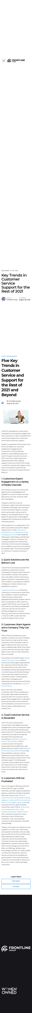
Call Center (5, 270)
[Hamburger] (3, 60)
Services (16, 886)
